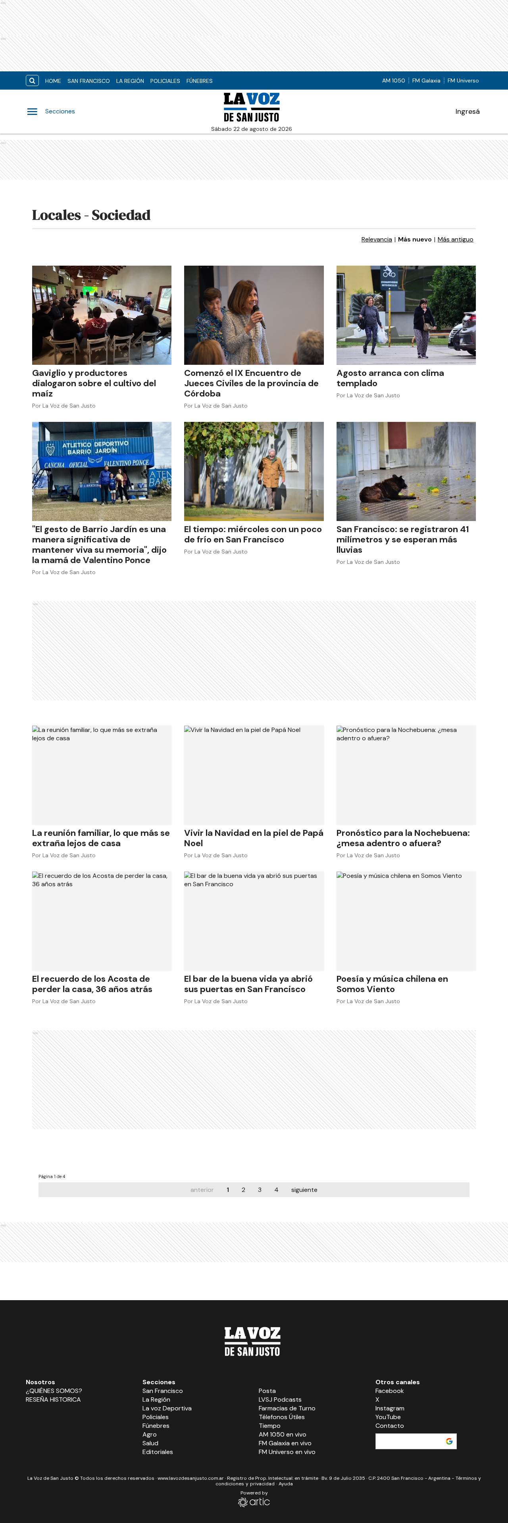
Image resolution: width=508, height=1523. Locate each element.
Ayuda (286, 1484)
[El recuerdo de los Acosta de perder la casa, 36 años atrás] (101, 921)
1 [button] (228, 1190)
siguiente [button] (304, 1190)
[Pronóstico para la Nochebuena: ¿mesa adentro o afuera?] (406, 775)
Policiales (165, 80)
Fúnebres (200, 80)
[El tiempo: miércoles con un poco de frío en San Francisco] (253, 471)
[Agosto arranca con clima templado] (406, 315)
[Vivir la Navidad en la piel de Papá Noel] (253, 775)
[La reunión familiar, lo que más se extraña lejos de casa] (101, 775)
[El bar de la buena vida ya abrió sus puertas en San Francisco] (253, 921)
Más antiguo (455, 239)
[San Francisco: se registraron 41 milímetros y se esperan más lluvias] (406, 471)
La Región (130, 80)
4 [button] (276, 1190)
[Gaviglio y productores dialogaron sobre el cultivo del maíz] (101, 315)
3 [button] (260, 1190)
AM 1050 (393, 80)
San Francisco (88, 80)
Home (53, 80)
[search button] (32, 80)
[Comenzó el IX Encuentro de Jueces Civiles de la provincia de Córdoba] (253, 315)
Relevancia (377, 239)
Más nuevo (415, 239)
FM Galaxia (426, 80)
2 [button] (243, 1190)
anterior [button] (202, 1190)
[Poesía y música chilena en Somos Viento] (406, 921)
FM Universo (463, 80)
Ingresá (468, 111)
